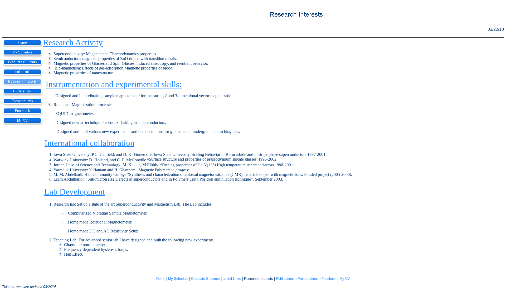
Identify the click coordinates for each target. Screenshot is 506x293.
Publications (285, 279)
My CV (344, 279)
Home (160, 279)
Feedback (329, 279)
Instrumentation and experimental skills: (114, 84)
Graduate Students (205, 279)
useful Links (232, 279)
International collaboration (89, 143)
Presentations (308, 279)
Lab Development (74, 191)
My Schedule (178, 279)
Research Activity (73, 42)
